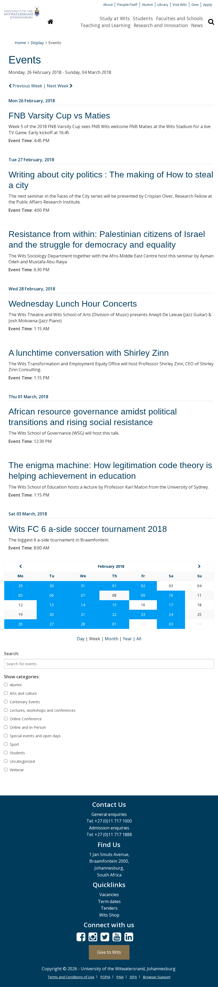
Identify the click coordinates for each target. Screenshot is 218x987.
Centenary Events (24, 701)
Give (195, 4)
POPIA (105, 977)
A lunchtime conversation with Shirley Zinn (89, 353)
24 (171, 614)
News (197, 25)
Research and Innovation (161, 25)
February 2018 (111, 566)
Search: (11, 653)
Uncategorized (22, 761)
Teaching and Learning (105, 25)
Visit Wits (180, 4)
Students (143, 18)
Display (37, 42)
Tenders (109, 908)
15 (114, 604)
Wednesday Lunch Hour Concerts (73, 303)
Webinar (16, 769)
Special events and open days (35, 735)
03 (171, 623)
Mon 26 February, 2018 (32, 101)
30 (51, 585)
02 (143, 585)
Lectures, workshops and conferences (42, 710)
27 (51, 623)
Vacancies (109, 894)
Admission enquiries (109, 828)
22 (114, 614)
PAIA (120, 977)
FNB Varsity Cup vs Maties (59, 115)
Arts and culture (23, 693)
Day (81, 639)
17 (171, 604)
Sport (14, 744)
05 (20, 595)
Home (20, 42)
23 (143, 614)
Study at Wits (115, 18)
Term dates (109, 901)
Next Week (58, 86)
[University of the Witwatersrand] (22, 10)
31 (83, 585)
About (108, 4)
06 (51, 595)
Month (112, 639)
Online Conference (25, 718)
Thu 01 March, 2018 (28, 397)
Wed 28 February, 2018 (32, 289)
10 (171, 595)
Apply (207, 4)
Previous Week (27, 86)
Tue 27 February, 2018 (31, 160)
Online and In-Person (27, 727)
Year (128, 639)
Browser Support (156, 977)
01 (114, 585)
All (138, 639)
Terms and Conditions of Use (71, 977)
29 (20, 585)
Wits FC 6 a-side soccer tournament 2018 (88, 529)
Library (162, 4)
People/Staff (127, 4)
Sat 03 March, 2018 (28, 514)
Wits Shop (109, 915)
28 (83, 623)
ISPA (133, 977)
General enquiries (109, 814)
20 (51, 614)
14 (83, 604)
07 (83, 595)
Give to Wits (109, 952)
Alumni (147, 4)
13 (51, 604)
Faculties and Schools (179, 18)
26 (20, 623)
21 (83, 614)
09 (143, 595)
